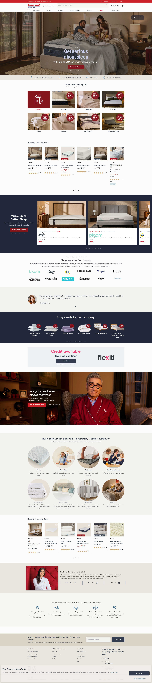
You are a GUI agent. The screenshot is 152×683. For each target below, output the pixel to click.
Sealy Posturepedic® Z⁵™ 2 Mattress (67, 166)
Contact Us (80, 654)
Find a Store (80, 658)
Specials (100, 10)
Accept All (139, 673)
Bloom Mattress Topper (84, 165)
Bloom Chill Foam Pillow (66, 542)
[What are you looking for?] (107, 5)
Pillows (48, 10)
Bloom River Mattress (34, 165)
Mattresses (36, 10)
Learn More (66, 361)
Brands (89, 10)
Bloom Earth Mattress (51, 165)
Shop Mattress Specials (19, 229)
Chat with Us (91, 583)
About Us (54, 651)
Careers (54, 656)
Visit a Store (114, 583)
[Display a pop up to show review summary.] (41, 172)
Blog (78, 661)
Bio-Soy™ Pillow (98, 541)
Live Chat (107, 658)
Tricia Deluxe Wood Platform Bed (34, 545)
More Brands (117, 278)
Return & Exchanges (33, 654)
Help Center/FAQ (81, 651)
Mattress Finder (115, 10)
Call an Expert (69, 583)
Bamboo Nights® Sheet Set (115, 171)
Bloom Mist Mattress (99, 165)
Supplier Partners (56, 654)
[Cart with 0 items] (123, 6)
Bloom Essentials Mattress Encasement (51, 542)
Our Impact (55, 658)
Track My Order (81, 656)
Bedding (60, 10)
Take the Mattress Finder (37, 404)
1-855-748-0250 (109, 663)
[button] (135, 17)
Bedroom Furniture (75, 10)
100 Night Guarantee (33, 651)
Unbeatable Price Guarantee (35, 658)
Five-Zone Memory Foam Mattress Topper (116, 542)
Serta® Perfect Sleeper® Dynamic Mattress (82, 542)
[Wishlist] (118, 6)
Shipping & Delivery (32, 656)
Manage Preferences (140, 678)
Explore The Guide (54, 404)
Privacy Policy (79, 642)
